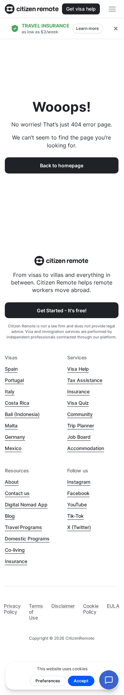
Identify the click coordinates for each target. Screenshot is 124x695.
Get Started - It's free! (61, 310)
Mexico (13, 448)
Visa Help (78, 369)
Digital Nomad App (26, 504)
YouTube (77, 504)
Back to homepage (61, 165)
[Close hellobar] (116, 28)
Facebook (78, 493)
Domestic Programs (27, 538)
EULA (113, 606)
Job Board (79, 437)
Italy (9, 391)
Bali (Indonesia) (22, 414)
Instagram (78, 482)
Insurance (78, 391)
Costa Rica (17, 403)
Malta (11, 425)
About (12, 482)
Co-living (15, 550)
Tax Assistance (84, 380)
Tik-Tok (75, 516)
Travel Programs (23, 527)
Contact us (17, 493)
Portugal (14, 380)
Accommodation (85, 448)
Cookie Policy (91, 609)
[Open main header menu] (112, 9)
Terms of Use (36, 611)
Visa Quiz (78, 403)
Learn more (87, 28)
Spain (11, 369)
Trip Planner (80, 425)
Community (80, 414)
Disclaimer (63, 606)
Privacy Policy (12, 609)
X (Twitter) (79, 527)
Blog (10, 516)
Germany (15, 437)
